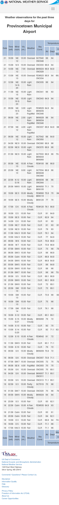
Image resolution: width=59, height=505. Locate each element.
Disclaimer (6, 478)
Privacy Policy (7, 490)
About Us (5, 495)
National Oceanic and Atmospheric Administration (21, 462)
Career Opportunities (10, 498)
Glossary (5, 486)
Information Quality (9, 481)
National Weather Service (12, 464)
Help (3, 484)
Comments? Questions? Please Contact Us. (19, 474)
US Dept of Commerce (11, 459)
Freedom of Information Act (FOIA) (16, 493)
